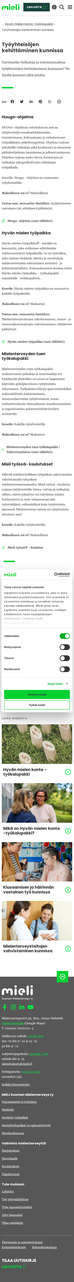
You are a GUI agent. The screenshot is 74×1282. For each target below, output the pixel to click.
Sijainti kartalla (13, 1023)
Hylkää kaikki (37, 704)
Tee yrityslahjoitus (15, 1199)
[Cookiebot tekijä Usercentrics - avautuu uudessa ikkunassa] (54, 574)
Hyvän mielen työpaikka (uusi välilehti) (33, 341)
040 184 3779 (38, 1054)
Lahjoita (8, 1191)
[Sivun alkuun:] (62, 976)
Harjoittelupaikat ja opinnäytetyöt (26, 1125)
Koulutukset (10, 1166)
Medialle (8, 1109)
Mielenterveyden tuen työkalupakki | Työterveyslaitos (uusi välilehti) (31, 449)
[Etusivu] (10, 7)
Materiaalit (10, 1158)
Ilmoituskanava (13, 1133)
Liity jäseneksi (12, 1215)
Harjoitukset (11, 1150)
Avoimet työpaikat (15, 1117)
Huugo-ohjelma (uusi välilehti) (27, 221)
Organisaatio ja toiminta (19, 1102)
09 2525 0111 (31, 1071)
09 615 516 (35, 1036)
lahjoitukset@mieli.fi (17, 1064)
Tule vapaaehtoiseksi (17, 1207)
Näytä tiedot (55, 683)
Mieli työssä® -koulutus (25, 547)
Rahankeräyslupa (44, 1247)
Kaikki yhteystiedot (16, 1084)
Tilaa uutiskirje (12, 1223)
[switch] (65, 647)
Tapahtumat (11, 1174)
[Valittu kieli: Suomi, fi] (54, 7)
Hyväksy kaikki (37, 694)
